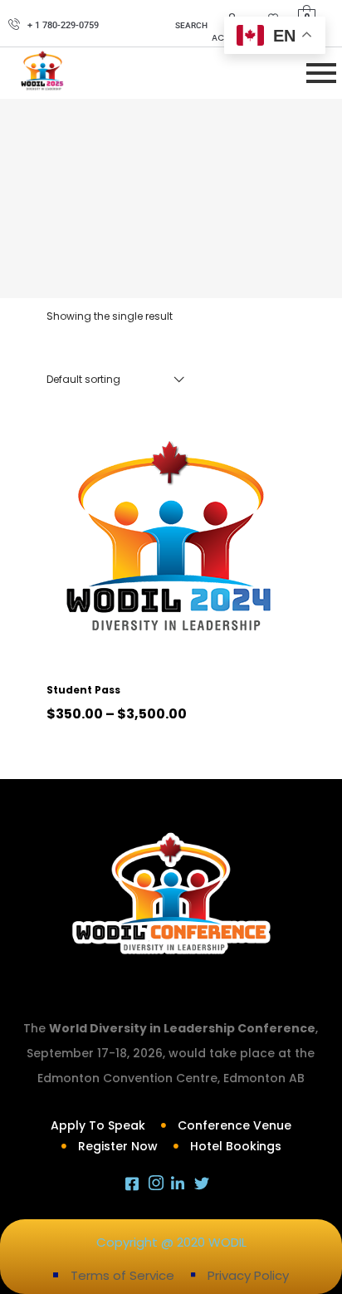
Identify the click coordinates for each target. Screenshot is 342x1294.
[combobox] (115, 379)
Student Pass (83, 690)
